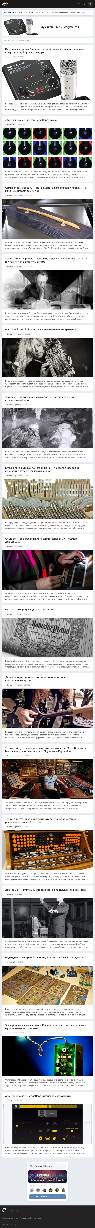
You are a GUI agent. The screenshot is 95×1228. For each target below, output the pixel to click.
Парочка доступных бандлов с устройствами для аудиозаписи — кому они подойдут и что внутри (44, 51)
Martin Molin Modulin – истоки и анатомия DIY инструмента (40, 329)
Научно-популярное (14, 195)
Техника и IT (11, 57)
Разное (9, 1100)
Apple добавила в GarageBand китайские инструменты (38, 1096)
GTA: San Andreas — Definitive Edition (70, 12)
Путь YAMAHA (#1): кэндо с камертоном (29, 609)
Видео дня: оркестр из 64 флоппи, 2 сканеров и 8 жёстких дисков (44, 957)
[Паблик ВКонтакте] (32, 1166)
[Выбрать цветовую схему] (90, 4)
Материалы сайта (26, 1218)
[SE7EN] (5, 4)
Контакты (37, 1218)
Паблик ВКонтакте (44, 1166)
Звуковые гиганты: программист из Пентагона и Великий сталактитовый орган (39, 398)
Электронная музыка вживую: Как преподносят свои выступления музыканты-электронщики (45, 1027)
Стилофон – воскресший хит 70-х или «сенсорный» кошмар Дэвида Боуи (41, 540)
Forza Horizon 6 (27, 12)
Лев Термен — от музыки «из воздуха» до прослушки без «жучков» (45, 889)
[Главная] (5, 40)
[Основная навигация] (78, 4)
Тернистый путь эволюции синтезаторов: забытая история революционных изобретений (40, 820)
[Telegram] (17, 1210)
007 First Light (44, 12)
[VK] (11, 1210)
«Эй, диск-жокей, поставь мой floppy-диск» (31, 120)
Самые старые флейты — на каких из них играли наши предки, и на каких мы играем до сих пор (46, 189)
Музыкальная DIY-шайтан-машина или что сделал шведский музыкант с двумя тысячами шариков (42, 469)
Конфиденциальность (10, 1218)
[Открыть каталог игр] (88, 12)
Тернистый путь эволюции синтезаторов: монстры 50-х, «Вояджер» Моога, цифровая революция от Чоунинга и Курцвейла (45, 750)
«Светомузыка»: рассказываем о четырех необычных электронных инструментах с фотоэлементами (46, 260)
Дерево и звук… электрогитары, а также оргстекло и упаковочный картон (36, 679)
